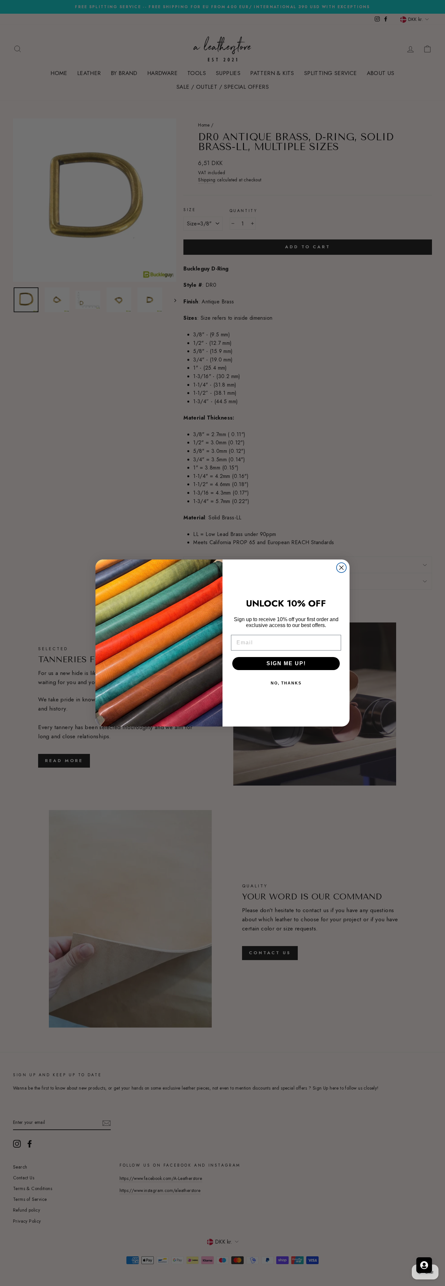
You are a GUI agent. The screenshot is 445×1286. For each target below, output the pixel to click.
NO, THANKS (286, 683)
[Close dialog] (341, 568)
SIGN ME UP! (286, 663)
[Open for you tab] (424, 1265)
